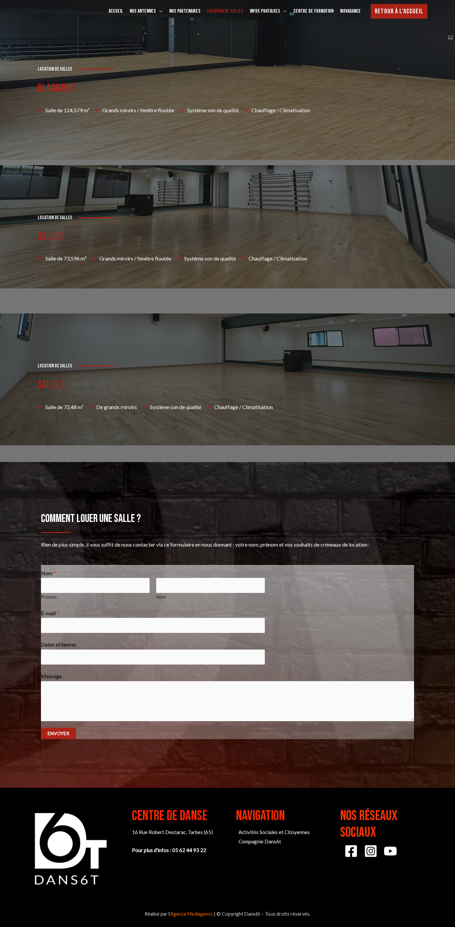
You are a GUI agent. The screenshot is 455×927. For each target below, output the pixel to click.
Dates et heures (58, 644)
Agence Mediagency (191, 914)
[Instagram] (370, 851)
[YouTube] (390, 851)
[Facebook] (351, 851)
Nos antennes (143, 11)
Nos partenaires (185, 11)
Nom (48, 573)
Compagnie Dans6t (259, 841)
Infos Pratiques (265, 11)
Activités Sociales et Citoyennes (274, 832)
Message (51, 676)
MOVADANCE (350, 11)
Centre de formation (313, 11)
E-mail (50, 613)
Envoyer (58, 733)
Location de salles (225, 11)
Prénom (49, 597)
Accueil (116, 11)
